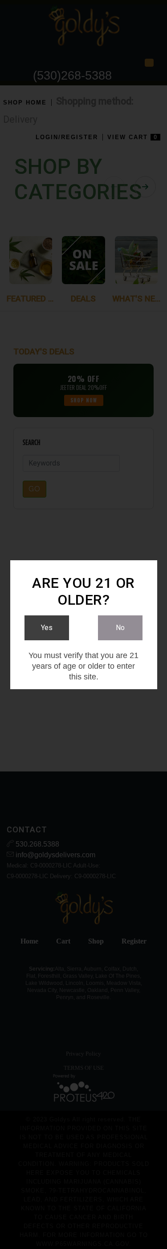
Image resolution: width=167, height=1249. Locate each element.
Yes (47, 627)
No (120, 627)
